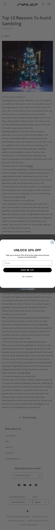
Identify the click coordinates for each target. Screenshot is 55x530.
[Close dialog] (52, 242)
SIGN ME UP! (27, 270)
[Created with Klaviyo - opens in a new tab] (27, 289)
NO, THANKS (27, 276)
